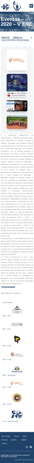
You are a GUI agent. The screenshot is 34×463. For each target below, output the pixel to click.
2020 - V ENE (6, 387)
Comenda (23, 440)
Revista (16, 436)
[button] (31, 6)
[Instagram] (26, 447)
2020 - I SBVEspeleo (9, 375)
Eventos (14, 440)
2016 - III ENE (6, 346)
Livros (24, 436)
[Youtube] (30, 447)
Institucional (6, 436)
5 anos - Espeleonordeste (10, 421)
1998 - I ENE (6, 316)
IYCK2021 (4, 443)
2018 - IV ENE (6, 359)
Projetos (5, 440)
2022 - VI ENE (6, 404)
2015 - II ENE (6, 329)
